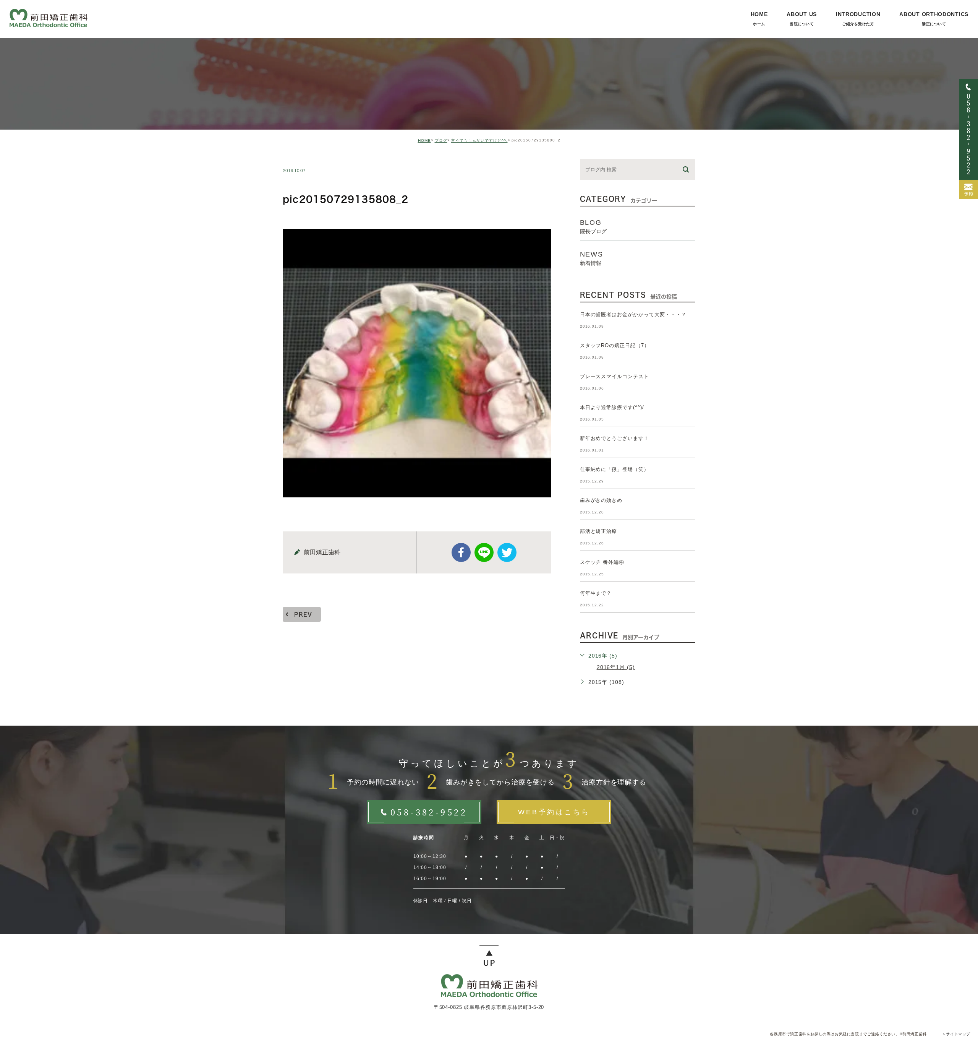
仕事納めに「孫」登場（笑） (614, 469)
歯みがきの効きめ (601, 500)
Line (484, 552)
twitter (507, 552)
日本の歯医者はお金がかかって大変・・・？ (633, 314)
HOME (424, 140)
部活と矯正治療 (598, 531)
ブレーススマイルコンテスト (614, 376)
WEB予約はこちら (554, 812)
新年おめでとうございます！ (614, 438)
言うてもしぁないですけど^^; (479, 140)
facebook (461, 552)
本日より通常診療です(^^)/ (612, 407)
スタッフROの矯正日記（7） (614, 345)
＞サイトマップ (956, 1034)
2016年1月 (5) (616, 667)
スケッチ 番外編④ (602, 562)
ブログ (441, 140)
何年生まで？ (596, 593)
